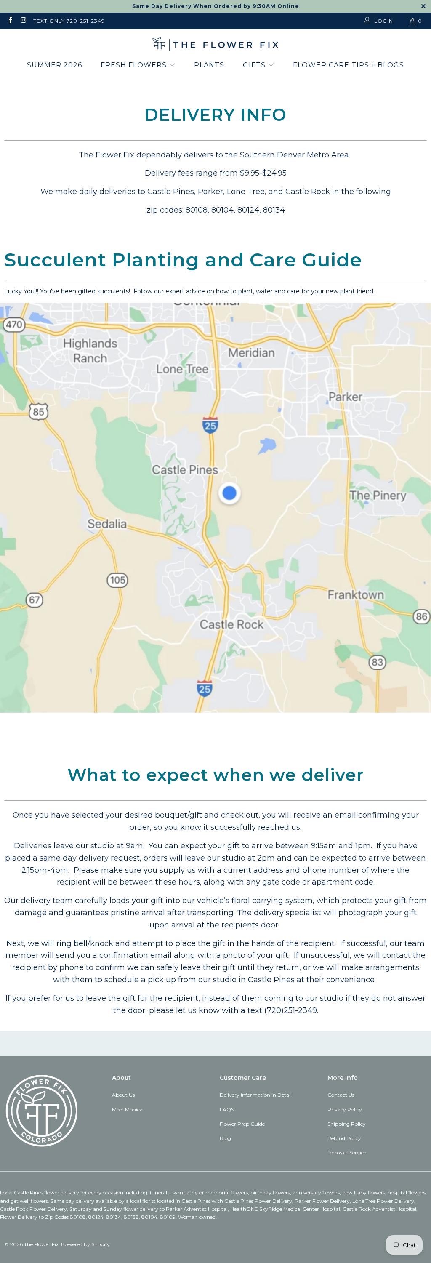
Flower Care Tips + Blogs (348, 65)
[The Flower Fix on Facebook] (9, 21)
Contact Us (340, 1095)
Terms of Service (346, 1152)
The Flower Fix (41, 1244)
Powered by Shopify (85, 1244)
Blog (225, 1138)
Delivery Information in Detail (256, 1095)
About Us (123, 1095)
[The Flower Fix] (215, 45)
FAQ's (227, 1109)
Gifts (255, 65)
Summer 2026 (54, 65)
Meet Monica (127, 1109)
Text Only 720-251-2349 (69, 21)
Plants (209, 65)
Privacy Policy (344, 1109)
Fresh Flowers (135, 65)
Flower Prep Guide (242, 1124)
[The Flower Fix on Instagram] (23, 21)
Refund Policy (344, 1138)
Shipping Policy (346, 1124)
